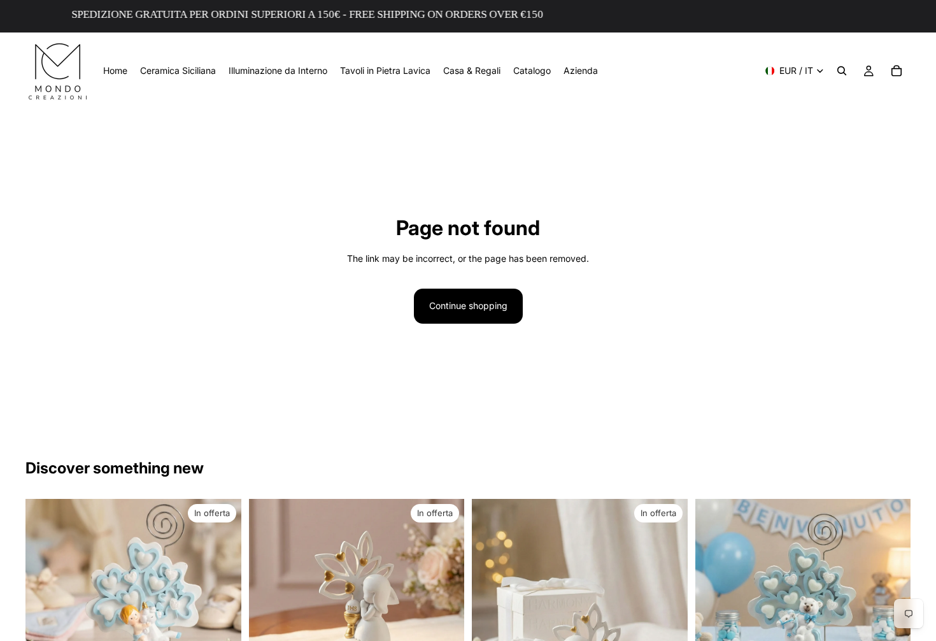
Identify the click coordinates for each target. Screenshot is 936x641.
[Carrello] (897, 71)
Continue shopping (468, 305)
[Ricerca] (842, 71)
